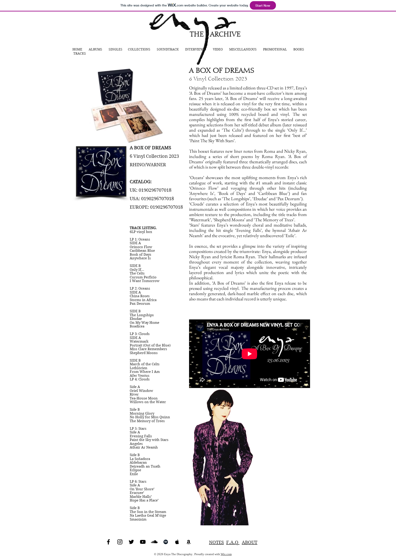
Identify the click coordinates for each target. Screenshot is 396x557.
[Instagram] (119, 541)
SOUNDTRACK (169, 49)
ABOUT (249, 542)
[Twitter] (131, 541)
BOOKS (298, 49)
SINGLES (115, 49)
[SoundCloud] (154, 541)
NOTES (216, 542)
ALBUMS (96, 49)
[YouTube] (142, 541)
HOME (77, 49)
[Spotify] (165, 541)
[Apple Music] (177, 541)
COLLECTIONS (139, 49)
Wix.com (226, 554)
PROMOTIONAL (275, 49)
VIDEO (218, 49)
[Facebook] (108, 541)
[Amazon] (188, 541)
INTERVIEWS (195, 49)
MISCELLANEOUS (243, 49)
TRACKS (79, 53)
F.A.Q (232, 542)
